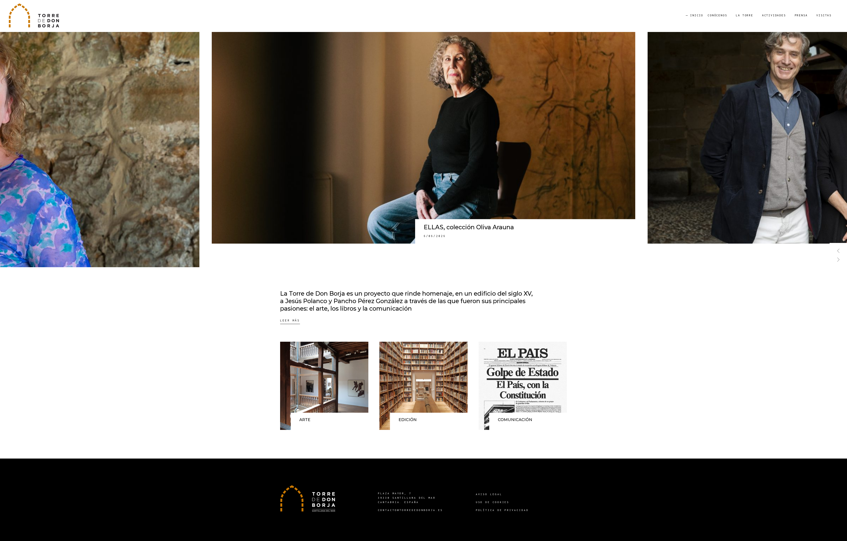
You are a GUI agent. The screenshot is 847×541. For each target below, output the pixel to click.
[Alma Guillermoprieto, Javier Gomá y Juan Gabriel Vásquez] (423, 138)
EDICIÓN (408, 419)
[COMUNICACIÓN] (523, 386)
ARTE (304, 419)
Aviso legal (489, 494)
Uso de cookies (493, 502)
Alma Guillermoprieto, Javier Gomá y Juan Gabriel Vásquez (510, 227)
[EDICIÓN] (423, 386)
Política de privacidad (502, 510)
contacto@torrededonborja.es (410, 510)
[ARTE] (324, 386)
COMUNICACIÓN (515, 419)
